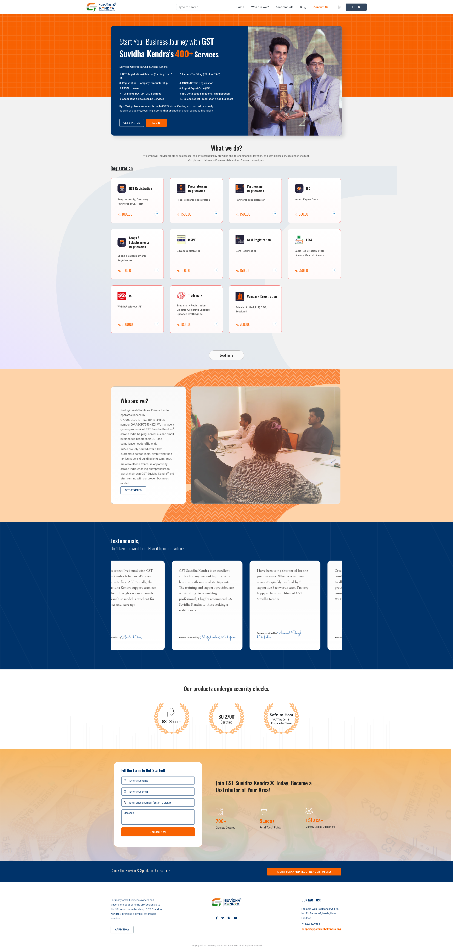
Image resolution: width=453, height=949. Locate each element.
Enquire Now (158, 832)
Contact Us (320, 7)
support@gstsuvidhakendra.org (321, 929)
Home (240, 7)
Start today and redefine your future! (304, 871)
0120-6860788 (311, 924)
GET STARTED (131, 122)
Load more (226, 355)
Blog (303, 7)
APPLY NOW (122, 929)
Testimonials (284, 7)
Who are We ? (260, 7)
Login (356, 7)
